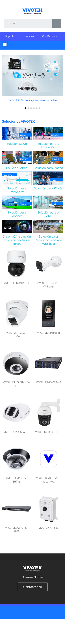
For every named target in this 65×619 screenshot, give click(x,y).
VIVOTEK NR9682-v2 (48, 382)
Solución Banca (16, 168)
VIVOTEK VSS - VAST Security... (48, 479)
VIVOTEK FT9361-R (48, 332)
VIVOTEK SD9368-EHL (48, 432)
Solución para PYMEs (48, 188)
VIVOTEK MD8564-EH (16, 432)
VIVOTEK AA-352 (48, 527)
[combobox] (25, 23)
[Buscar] (56, 23)
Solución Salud (16, 143)
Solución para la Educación (48, 145)
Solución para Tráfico (48, 168)
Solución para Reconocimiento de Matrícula (48, 240)
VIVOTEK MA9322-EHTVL (16, 479)
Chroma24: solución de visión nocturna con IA (17, 240)
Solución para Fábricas (16, 214)
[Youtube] (50, 612)
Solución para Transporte (16, 190)
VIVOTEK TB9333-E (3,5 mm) (48, 284)
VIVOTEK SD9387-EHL (16, 283)
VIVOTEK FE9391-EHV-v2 (16, 384)
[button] (5, 44)
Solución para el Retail (48, 214)
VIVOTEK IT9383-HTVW (16, 334)
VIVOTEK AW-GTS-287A (16, 529)
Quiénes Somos (33, 577)
